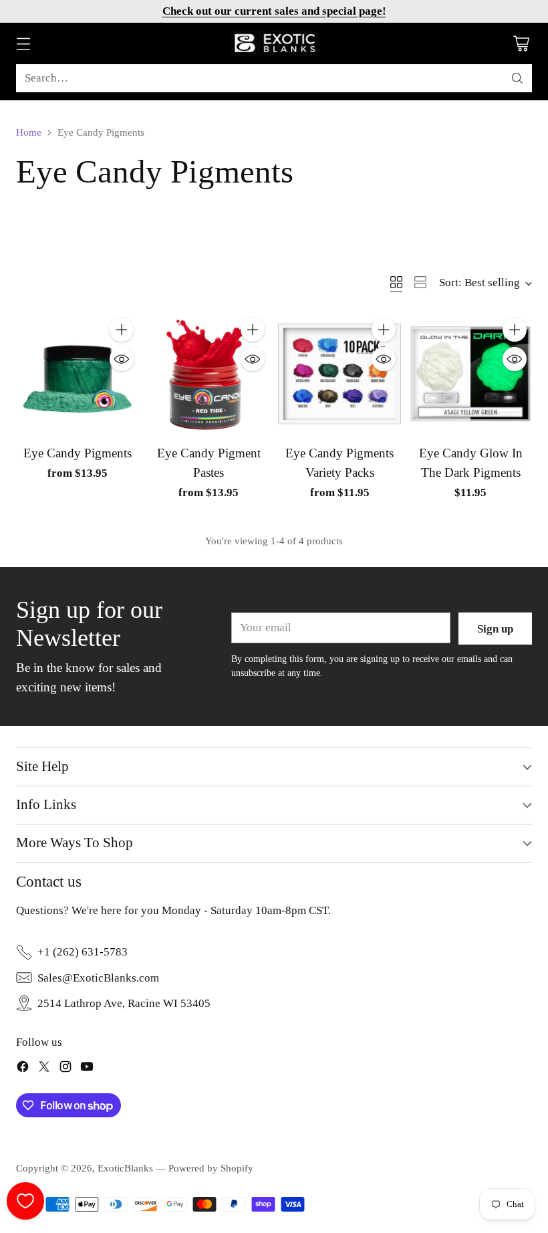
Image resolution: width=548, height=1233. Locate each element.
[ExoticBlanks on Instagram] (65, 1068)
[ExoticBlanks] (274, 43)
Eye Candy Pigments (77, 453)
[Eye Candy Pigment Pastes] (208, 373)
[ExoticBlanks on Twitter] (44, 1068)
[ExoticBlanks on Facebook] (23, 1068)
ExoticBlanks (125, 1167)
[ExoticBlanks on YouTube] (87, 1068)
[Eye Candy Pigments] (77, 373)
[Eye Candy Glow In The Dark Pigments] (470, 373)
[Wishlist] (25, 1201)
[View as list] (420, 282)
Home (28, 132)
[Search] (517, 78)
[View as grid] (396, 282)
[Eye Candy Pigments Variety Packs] (339, 373)
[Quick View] (122, 359)
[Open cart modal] (521, 44)
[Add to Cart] (122, 330)
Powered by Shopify (210, 1167)
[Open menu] (23, 44)
